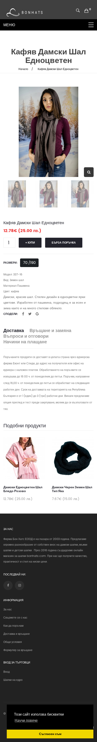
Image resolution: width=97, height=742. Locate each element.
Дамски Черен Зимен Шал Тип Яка (72, 489)
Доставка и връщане (16, 634)
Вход (6, 672)
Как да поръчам (13, 626)
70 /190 (29, 262)
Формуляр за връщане (17, 650)
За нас (7, 609)
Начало (23, 69)
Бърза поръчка (64, 242)
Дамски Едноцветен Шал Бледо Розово (22, 489)
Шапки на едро (13, 680)
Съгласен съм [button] (50, 734)
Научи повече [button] (26, 720)
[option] (48, 132)
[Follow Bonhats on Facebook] (8, 585)
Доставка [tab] (13, 330)
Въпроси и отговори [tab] (25, 336)
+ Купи (30, 242)
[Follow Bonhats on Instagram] (19, 585)
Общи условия (12, 642)
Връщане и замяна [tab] (50, 330)
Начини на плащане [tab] (25, 342)
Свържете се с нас (15, 617)
